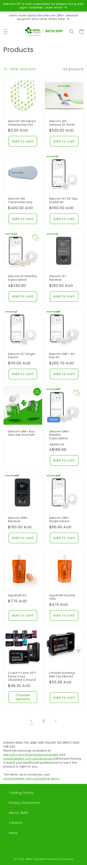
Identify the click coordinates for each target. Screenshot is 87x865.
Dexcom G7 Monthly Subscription (22, 277)
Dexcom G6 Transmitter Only (20, 200)
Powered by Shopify (59, 859)
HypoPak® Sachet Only (62, 597)
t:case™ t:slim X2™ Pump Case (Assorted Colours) (22, 676)
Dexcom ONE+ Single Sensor (59, 519)
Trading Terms (21, 793)
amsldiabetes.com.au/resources (28, 758)
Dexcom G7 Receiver (57, 277)
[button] (5, 31)
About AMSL (18, 813)
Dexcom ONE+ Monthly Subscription (59, 435)
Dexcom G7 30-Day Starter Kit (63, 200)
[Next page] (55, 721)
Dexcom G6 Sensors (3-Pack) (62, 122)
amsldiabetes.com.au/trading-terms (31, 778)
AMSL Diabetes (35, 859)
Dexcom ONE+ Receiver (18, 519)
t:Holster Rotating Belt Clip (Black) (62, 674)
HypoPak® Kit (17, 595)
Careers (15, 822)
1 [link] (31, 721)
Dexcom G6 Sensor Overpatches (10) (22, 122)
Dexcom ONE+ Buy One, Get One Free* (21, 433)
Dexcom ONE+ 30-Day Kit (62, 355)
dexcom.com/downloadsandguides (30, 754)
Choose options (23, 697)
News (13, 833)
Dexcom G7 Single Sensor (21, 355)
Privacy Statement (24, 803)
